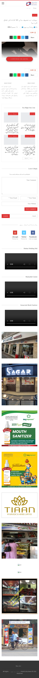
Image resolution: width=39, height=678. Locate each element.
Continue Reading (19, 59)
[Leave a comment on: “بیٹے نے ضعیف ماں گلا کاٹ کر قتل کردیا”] (27, 32)
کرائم (35, 15)
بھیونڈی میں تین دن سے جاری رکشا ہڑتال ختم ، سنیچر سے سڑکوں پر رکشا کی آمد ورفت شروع (29, 90)
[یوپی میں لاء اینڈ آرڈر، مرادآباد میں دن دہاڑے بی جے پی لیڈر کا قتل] (28, 117)
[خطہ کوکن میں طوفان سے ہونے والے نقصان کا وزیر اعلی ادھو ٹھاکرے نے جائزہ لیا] (11, 140)
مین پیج (18, 665)
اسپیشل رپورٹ (13, 114)
